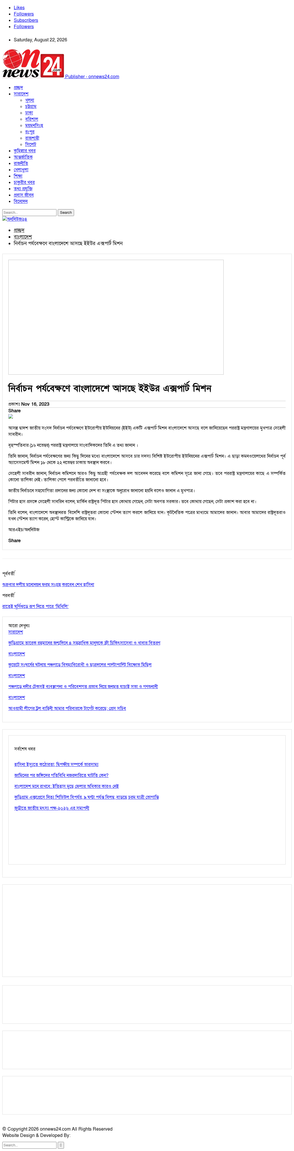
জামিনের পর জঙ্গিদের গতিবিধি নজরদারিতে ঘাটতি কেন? (61, 775)
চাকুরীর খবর (24, 182)
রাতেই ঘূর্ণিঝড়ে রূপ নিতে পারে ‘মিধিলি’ (35, 606)
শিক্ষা (18, 176)
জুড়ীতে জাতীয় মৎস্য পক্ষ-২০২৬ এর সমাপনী (51, 808)
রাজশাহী (32, 138)
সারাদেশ (21, 94)
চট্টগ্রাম (30, 106)
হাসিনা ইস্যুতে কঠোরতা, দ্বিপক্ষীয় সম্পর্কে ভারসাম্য (56, 764)
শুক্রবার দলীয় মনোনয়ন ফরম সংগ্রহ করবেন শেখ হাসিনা (48, 585)
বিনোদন (21, 201)
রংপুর (29, 132)
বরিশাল (31, 119)
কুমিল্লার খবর (25, 151)
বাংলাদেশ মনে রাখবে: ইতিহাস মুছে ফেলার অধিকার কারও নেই (66, 786)
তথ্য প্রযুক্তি (23, 189)
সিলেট (30, 144)
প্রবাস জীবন (24, 195)
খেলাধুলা (21, 170)
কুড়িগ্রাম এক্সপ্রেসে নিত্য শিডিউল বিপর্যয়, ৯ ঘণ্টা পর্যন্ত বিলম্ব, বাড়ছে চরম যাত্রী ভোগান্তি (86, 797)
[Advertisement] (147, 930)
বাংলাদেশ (16, 654)
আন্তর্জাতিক (23, 157)
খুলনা (29, 100)
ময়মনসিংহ (34, 125)
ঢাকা (29, 113)
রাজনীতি (21, 163)
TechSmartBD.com (90, 1135)
